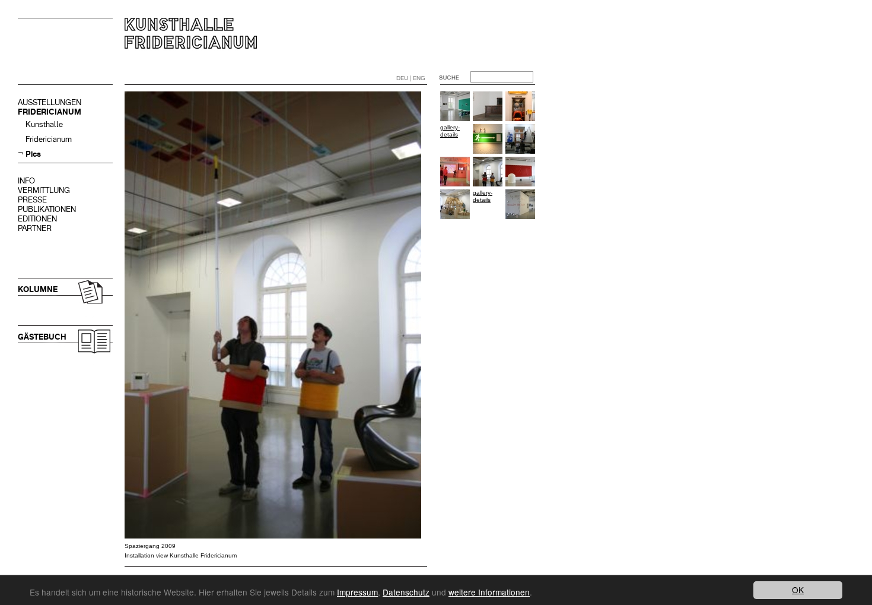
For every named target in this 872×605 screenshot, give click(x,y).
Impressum (357, 592)
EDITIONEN (37, 218)
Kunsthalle (44, 124)
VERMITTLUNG (44, 190)
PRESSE (32, 199)
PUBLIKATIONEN (47, 209)
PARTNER (35, 228)
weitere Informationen (489, 592)
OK (798, 590)
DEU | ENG (410, 78)
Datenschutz (406, 592)
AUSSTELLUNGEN (49, 102)
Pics (33, 154)
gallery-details (450, 131)
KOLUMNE (38, 289)
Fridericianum (49, 139)
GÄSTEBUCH (42, 336)
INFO (26, 180)
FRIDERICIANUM (49, 111)
